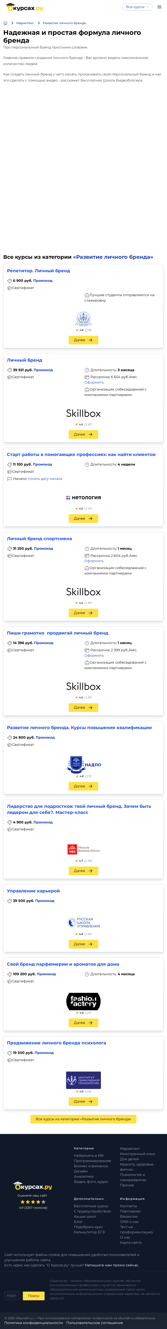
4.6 (85, 424)
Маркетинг (130, 1149)
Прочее (127, 1185)
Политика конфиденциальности (33, 1323)
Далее (79, 340)
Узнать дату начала (45, 479)
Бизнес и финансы (91, 1166)
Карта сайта (130, 1243)
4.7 (85, 860)
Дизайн (81, 1171)
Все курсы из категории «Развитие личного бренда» (83, 1119)
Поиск (33, 1296)
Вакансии (129, 1216)
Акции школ (85, 1216)
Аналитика (84, 1176)
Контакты (128, 1206)
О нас (125, 1237)
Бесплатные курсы (91, 1206)
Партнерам (130, 1211)
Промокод (42, 281)
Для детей (129, 1159)
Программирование (92, 1161)
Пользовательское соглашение (94, 1323)
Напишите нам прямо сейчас (111, 1265)
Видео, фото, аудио (91, 1182)
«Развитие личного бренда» (113, 257)
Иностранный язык (137, 1154)
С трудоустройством (92, 1211)
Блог (78, 1222)
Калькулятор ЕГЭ (89, 1232)
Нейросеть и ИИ (89, 1156)
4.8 (85, 330)
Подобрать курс (88, 1227)
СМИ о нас (129, 1222)
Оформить (94, 382)
